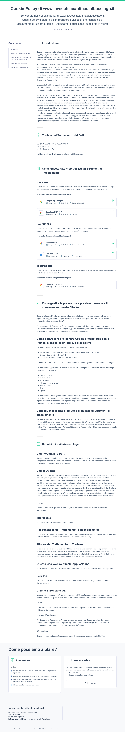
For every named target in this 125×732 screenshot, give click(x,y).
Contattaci (92, 683)
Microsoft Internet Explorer (50, 383)
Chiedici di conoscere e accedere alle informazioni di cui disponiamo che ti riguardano (35, 672)
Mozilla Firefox (45, 378)
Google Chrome (46, 375)
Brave (42, 388)
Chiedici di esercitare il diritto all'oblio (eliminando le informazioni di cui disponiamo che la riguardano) (34, 681)
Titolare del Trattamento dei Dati (20, 53)
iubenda (8, 729)
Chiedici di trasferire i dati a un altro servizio (26, 685)
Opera (42, 390)
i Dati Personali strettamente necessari (52, 729)
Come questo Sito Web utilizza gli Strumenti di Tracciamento (21, 58)
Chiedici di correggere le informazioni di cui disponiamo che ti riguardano (35, 676)
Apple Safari (44, 380)
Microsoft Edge (45, 385)
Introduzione (14, 49)
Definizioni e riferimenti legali (19, 67)
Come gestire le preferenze (19, 63)
